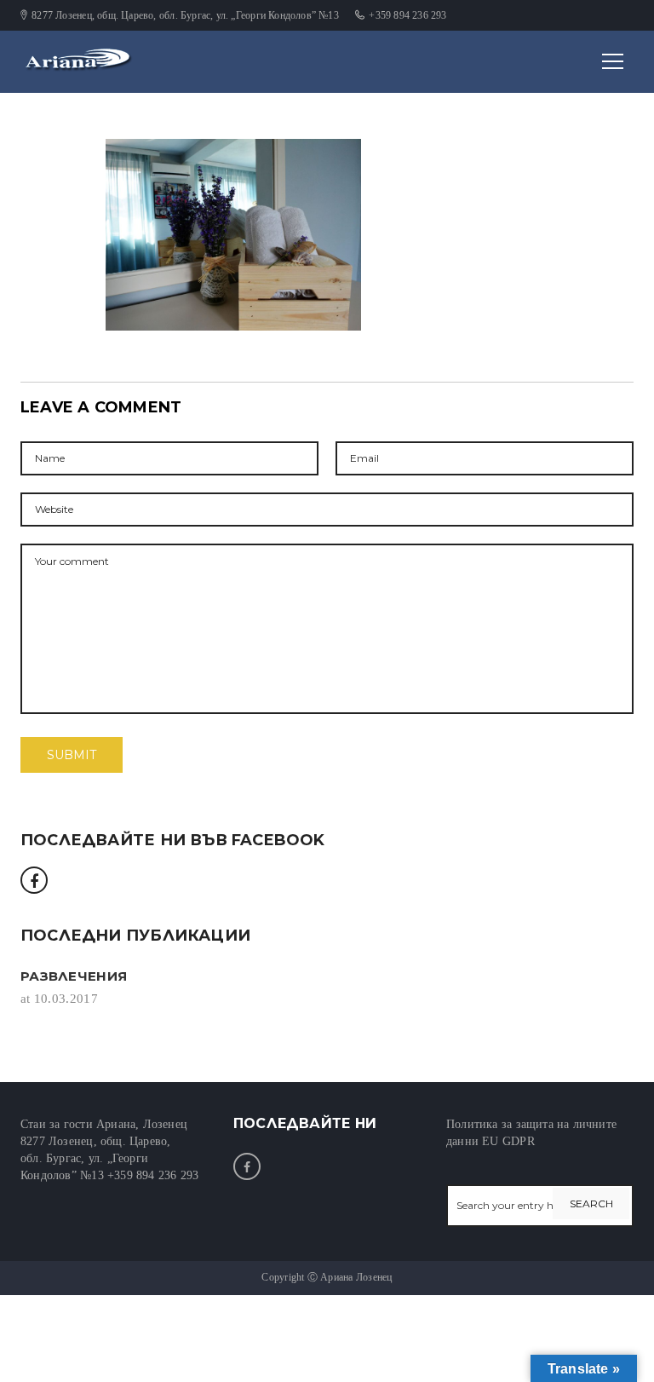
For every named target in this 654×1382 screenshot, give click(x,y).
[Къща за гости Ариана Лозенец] (89, 60)
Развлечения (73, 976)
